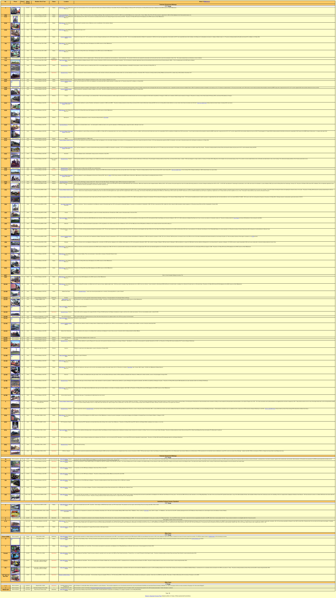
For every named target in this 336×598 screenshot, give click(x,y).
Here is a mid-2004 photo (270, 408)
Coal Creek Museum (63, 124)
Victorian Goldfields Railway (66, 36)
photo (110, 175)
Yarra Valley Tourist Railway (66, 204)
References (207, 1)
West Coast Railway (63, 60)
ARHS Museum (62, 7)
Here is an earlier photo (202, 102)
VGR (253, 236)
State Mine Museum (64, 181)
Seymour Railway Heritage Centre (66, 140)
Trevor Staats (236, 218)
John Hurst (106, 117)
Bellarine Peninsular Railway (66, 510)
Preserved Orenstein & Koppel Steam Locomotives (101, 587)
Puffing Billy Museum (64, 504)
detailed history (212, 536)
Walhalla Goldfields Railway (64, 574)
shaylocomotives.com (196, 538)
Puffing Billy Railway (64, 459)
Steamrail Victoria (64, 65)
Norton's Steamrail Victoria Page (153, 596)
